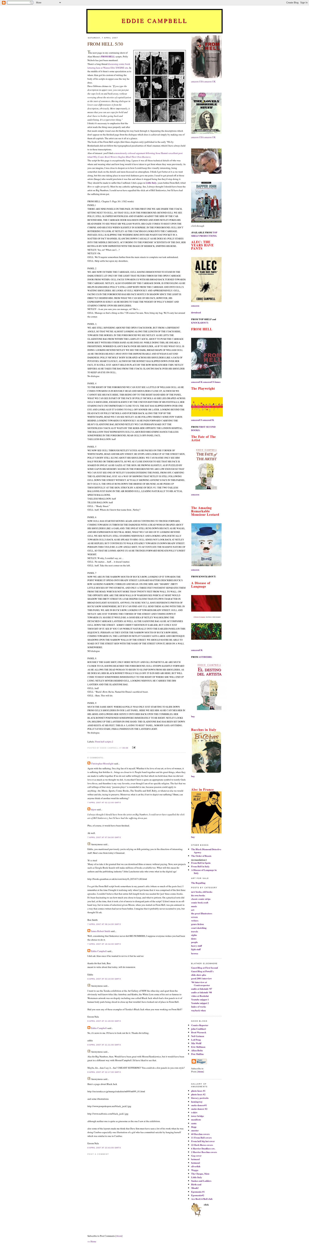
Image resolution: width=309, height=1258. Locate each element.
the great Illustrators (201, 913)
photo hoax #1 (198, 1090)
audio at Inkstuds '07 (201, 988)
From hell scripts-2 (104, 741)
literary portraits (200, 1098)
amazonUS (208, 382)
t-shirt (194, 1112)
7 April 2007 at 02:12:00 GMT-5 (104, 803)
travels (194, 931)
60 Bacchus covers (200, 1134)
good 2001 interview (201, 978)
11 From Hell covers (201, 1137)
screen (194, 917)
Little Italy (196, 1177)
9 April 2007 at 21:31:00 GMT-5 (104, 1045)
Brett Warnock (198, 1032)
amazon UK (209, 81)
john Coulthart (198, 1028)
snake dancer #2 (199, 1108)
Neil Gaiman (197, 1036)
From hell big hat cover (203, 1141)
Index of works (198, 1006)
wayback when (198, 1010)
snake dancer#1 (199, 1105)
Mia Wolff (196, 1043)
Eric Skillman (198, 1046)
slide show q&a (198, 974)
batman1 (195, 1159)
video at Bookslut (200, 996)
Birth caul (196, 1184)
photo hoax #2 (198, 1094)
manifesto (196, 1119)
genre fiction (197, 924)
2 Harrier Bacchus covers (204, 1152)
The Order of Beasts (201, 855)
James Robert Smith (100, 931)
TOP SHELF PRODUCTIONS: (204, 234)
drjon (93, 809)
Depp (193, 1126)
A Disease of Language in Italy (204, 871)
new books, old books (201, 891)
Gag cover (196, 1155)
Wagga (194, 1170)
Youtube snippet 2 (200, 1003)
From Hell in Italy (200, 866)
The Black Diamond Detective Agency (206, 850)
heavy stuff (196, 945)
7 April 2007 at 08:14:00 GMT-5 (104, 924)
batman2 (195, 1162)
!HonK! (195, 1188)
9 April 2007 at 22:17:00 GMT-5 (104, 1072)
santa (194, 1123)
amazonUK (197, 382)
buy (193, 716)
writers (194, 920)
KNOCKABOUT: (200, 322)
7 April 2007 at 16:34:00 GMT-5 (104, 944)
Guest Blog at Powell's (202, 971)
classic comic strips (200, 899)
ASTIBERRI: (205, 656)
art (192, 909)
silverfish (195, 1166)
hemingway (197, 1101)
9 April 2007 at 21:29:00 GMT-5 (104, 1021)
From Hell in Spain (200, 862)
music (194, 906)
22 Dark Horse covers (202, 1145)
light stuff (196, 949)
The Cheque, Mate (200, 1173)
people (194, 942)
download (196, 312)
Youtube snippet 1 (200, 999)
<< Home (91, 1241)
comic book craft (199, 902)
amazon (195, 305)
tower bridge (197, 1116)
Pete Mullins (197, 1054)
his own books (198, 895)
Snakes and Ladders (201, 1180)
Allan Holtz (197, 1050)
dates (193, 938)
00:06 (125, 748)
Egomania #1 (198, 1191)
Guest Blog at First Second (204, 967)
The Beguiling (198, 882)
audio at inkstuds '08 (201, 992)
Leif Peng (196, 1039)
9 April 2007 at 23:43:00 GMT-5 (104, 1148)
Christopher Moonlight (102, 763)
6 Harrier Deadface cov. (203, 1148)
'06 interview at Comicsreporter (200, 983)
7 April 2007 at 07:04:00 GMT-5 (104, 837)
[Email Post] (133, 747)
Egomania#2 (197, 1195)
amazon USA (197, 81)
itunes (217, 382)
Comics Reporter (199, 1025)
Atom (119, 1235)
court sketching (199, 927)
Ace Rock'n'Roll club (201, 1198)
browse (194, 953)
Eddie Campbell (155, 20)
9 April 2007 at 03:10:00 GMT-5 (104, 979)
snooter (195, 1130)
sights (194, 935)
